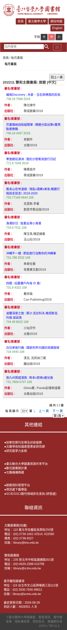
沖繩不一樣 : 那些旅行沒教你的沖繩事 (31, 253)
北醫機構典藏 (15, 472)
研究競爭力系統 (16, 450)
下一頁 (57, 411)
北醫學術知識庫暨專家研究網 (25, 446)
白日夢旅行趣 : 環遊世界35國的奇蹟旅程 (32, 347)
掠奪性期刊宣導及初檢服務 (24, 442)
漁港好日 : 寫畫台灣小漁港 (23, 223)
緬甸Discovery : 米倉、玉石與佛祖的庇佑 (33, 94)
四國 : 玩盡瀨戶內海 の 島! (23, 283)
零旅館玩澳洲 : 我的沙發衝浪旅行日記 (31, 159)
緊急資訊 (44, 617)
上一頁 (44, 411)
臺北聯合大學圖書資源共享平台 (27, 463)
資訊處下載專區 (16, 489)
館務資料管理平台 (18, 485)
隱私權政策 (22, 621)
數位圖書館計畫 (16, 468)
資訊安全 (38, 621)
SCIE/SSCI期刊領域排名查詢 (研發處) (31, 493)
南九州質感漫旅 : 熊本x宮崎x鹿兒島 (29, 377)
